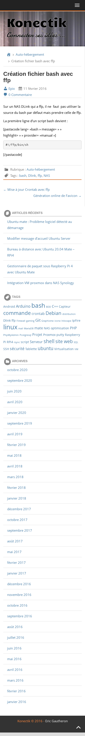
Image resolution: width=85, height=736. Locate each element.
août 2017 (15, 541)
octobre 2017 (17, 519)
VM (76, 349)
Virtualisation (64, 349)
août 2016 (15, 627)
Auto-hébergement (30, 54)
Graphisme (47, 320)
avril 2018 (14, 466)
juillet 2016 (15, 637)
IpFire (76, 320)
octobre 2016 (17, 605)
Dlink (32, 175)
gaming (30, 320)
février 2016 (16, 691)
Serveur (36, 341)
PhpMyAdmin (11, 335)
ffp (40, 175)
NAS (47, 175)
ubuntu (45, 348)
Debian (53, 313)
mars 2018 (15, 477)
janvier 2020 (16, 412)
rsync (17, 342)
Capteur (65, 306)
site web (64, 341)
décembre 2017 (19, 509)
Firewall (21, 320)
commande (17, 312)
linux (10, 327)
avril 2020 (14, 402)
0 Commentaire (20, 94)
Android (9, 306)
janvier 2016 (16, 702)
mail (20, 328)
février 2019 (16, 445)
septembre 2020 (19, 380)
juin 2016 (14, 648)
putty (60, 335)
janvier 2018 (16, 498)
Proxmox (49, 335)
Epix (11, 88)
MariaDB (29, 328)
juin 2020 (14, 391)
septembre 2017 (19, 530)
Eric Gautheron (56, 721)
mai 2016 (14, 659)
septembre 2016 (19, 616)
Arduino (23, 306)
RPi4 (10, 342)
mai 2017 (14, 552)
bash (22, 175)
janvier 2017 (16, 573)
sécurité (17, 348)
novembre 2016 (19, 594)
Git (38, 320)
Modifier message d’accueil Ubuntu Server (38, 238)
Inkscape (66, 320)
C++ (55, 306)
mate (38, 327)
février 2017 (16, 562)
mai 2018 (14, 455)
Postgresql (25, 335)
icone (57, 320)
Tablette (31, 349)
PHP (73, 327)
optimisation (60, 328)
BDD (48, 306)
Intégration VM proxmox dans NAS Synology (40, 283)
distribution (69, 314)
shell (49, 341)
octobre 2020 (17, 370)
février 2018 (16, 487)
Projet (37, 334)
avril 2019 (14, 434)
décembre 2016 (19, 584)
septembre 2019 (19, 423)
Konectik (36, 22)
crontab (38, 313)
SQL (76, 342)
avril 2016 (14, 669)
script (25, 342)
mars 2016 (15, 680)
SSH (6, 349)
